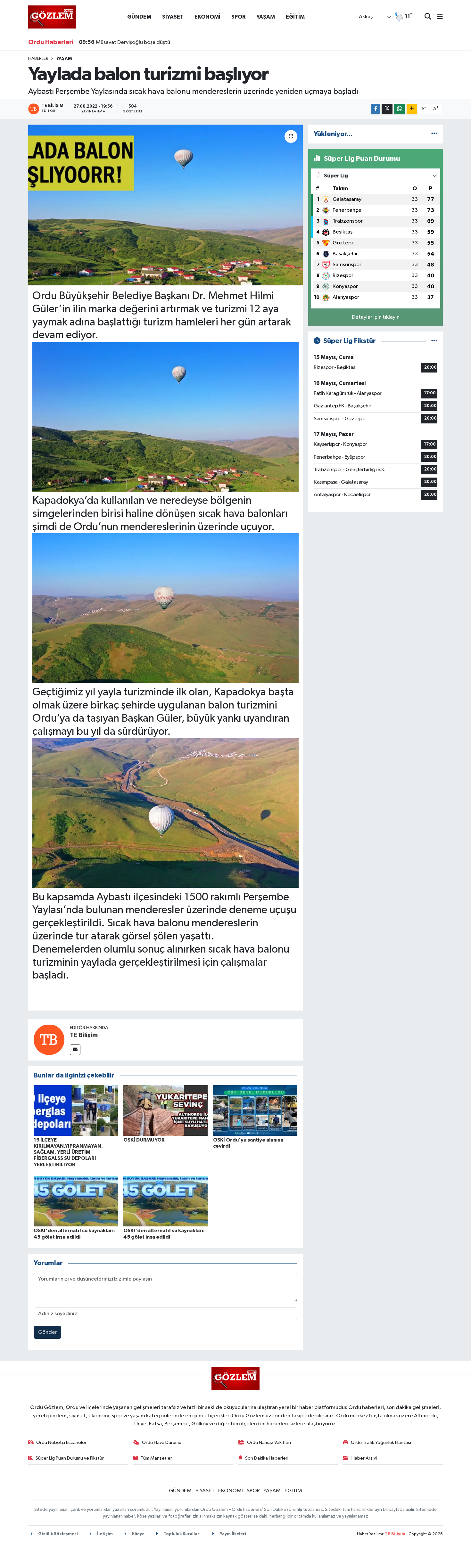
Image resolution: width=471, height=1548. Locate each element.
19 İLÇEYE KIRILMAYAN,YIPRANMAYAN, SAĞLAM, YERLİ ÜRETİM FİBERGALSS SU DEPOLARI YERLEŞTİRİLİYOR (68, 1152)
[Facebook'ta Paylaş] (375, 109)
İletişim (104, 1534)
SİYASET (173, 17)
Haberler (38, 58)
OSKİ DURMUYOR (144, 1140)
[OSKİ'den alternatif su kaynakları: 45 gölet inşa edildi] (76, 1201)
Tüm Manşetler (156, 1458)
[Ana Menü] (437, 17)
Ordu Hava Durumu (161, 1442)
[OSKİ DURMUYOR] (165, 1110)
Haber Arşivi (364, 1458)
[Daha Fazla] (412, 109)
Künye (138, 1534)
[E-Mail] (75, 1049)
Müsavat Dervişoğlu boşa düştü (124, 42)
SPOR (238, 17)
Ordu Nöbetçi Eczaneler (61, 1442)
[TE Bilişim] (49, 1039)
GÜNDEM (139, 17)
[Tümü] (434, 134)
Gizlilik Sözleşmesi (57, 1534)
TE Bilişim (84, 1035)
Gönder (47, 1332)
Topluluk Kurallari (182, 1534)
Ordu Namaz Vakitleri (269, 1442)
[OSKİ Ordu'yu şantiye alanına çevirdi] (255, 1110)
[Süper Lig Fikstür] (434, 341)
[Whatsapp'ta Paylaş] (399, 109)
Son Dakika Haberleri (266, 1458)
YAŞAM (265, 17)
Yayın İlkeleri (232, 1534)
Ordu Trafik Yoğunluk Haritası (381, 1442)
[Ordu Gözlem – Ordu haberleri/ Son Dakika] (52, 17)
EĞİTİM (295, 17)
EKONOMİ (207, 17)
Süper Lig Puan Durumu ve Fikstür (70, 1458)
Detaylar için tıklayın (376, 317)
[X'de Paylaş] (387, 109)
